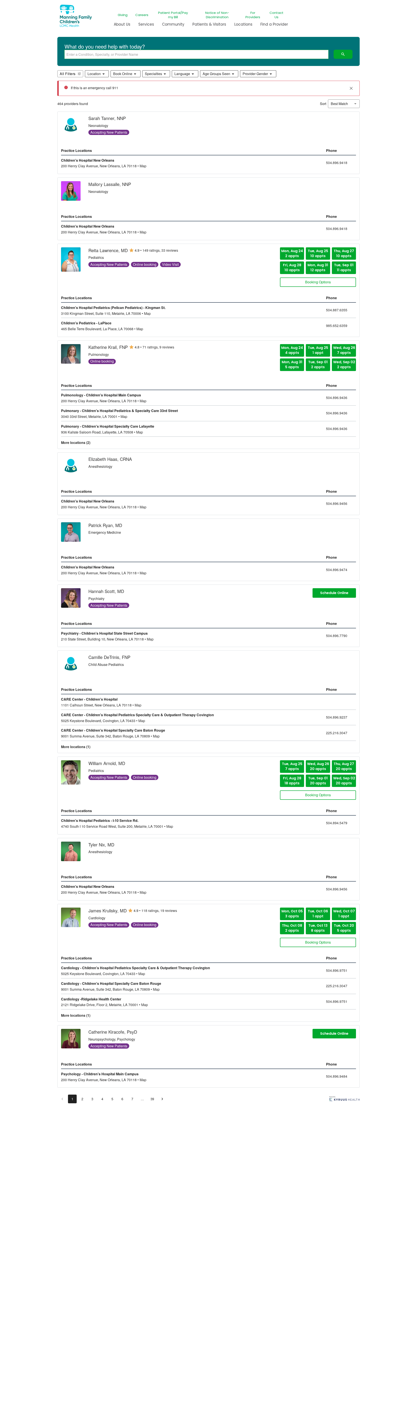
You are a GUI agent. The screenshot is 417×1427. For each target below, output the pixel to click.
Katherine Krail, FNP (108, 347)
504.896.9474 (336, 569)
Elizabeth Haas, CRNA (110, 459)
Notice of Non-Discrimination (217, 15)
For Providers (252, 15)
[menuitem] (122, 26)
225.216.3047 (336, 733)
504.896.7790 (336, 635)
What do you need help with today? (105, 46)
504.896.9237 (336, 717)
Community (173, 24)
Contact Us (276, 15)
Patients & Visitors (209, 24)
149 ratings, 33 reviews (160, 250)
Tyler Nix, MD (101, 845)
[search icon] (343, 54)
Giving (122, 15)
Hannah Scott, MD (106, 591)
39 (152, 1099)
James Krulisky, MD (107, 911)
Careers (141, 15)
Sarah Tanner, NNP (107, 118)
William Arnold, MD (106, 763)
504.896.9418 (336, 162)
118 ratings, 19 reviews (159, 910)
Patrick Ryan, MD (105, 525)
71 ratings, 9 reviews (158, 347)
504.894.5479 (336, 823)
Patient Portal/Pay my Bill (173, 15)
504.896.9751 (336, 970)
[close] (351, 88)
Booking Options (318, 281)
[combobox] (196, 54)
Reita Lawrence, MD (108, 250)
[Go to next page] (162, 1099)
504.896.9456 (336, 503)
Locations (243, 24)
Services (146, 24)
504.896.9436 (336, 397)
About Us (122, 24)
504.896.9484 (336, 1076)
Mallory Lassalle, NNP (109, 184)
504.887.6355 (336, 310)
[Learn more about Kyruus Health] (344, 1099)
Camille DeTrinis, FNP (109, 657)
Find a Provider (274, 24)
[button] (97, 73)
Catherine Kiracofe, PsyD (112, 1032)
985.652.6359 (336, 325)
